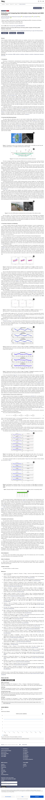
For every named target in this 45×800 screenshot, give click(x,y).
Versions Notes (20, 33)
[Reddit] (12, 680)
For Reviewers (25, 752)
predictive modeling (20, 54)
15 (12, 95)
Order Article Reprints (37, 8)
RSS (20, 744)
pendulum (31, 54)
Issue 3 (16, 4)
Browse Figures (13, 33)
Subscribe (4, 787)
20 (20, 99)
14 (11, 95)
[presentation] (20, 415)
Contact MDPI (3, 755)
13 (10, 95)
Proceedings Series (4, 774)
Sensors (7, 4)
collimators (26, 54)
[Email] (2, 680)
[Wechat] (10, 680)
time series (3, 55)
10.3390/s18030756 (22, 4)
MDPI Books (3, 765)
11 (7, 95)
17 (14, 95)
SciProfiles (3, 770)
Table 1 (9, 460)
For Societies (25, 757)
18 (16, 95)
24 (33, 396)
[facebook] (8, 680)
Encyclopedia (3, 771)
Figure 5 (33, 290)
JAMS (2, 773)
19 (13, 99)
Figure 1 (35, 120)
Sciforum (3, 764)
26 (26, 530)
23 (32, 396)
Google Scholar (31, 577)
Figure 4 (3, 247)
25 (39, 407)
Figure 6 (5, 320)
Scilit (21, 586)
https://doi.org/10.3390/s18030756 (18, 25)
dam (7, 54)
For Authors (25, 750)
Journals (3, 4)
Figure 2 (19, 125)
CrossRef (17, 586)
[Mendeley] (14, 680)
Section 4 (27, 114)
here (9, 703)
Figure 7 (10, 320)
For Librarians (25, 755)
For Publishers (25, 756)
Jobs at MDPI (3, 756)
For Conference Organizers (28, 759)
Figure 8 (18, 430)
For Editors (25, 753)
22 (31, 396)
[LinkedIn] (6, 680)
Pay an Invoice (4, 752)
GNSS (14, 54)
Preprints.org (3, 767)
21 (30, 99)
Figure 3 (41, 195)
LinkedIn (24, 764)
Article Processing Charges (6, 750)
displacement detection (39, 54)
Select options (4, 782)
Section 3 (3, 111)
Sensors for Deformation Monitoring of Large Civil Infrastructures (29, 30)
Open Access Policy (4, 753)
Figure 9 (27, 458)
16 (13, 95)
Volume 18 (12, 4)
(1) (43, 415)
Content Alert (24, 744)
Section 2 (24, 109)
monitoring (10, 54)
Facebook (25, 765)
